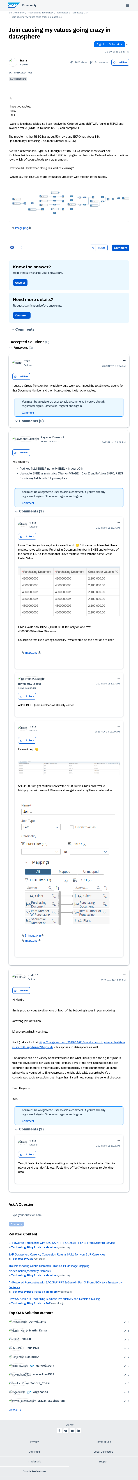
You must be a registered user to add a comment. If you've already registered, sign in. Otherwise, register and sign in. (63, 403)
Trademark (34, 1461)
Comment (120, 247)
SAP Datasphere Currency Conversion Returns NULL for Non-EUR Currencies (57, 1254)
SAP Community (16, 13)
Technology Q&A (80, 13)
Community (29, 5)
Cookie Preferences (34, 1471)
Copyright (34, 1451)
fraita (23, 60)
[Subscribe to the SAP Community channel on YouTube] (72, 1430)
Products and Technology (40, 13)
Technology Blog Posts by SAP (31, 1303)
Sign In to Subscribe (109, 44)
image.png (21, 228)
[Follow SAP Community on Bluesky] (65, 1430)
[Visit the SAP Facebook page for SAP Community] (59, 1430)
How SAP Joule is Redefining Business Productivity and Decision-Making (54, 1298)
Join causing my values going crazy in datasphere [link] (37, 17)
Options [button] (127, 44)
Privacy (34, 1441)
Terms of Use (103, 1441)
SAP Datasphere (18, 79)
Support (103, 1461)
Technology (62, 13)
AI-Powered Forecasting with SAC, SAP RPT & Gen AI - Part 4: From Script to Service (62, 1242)
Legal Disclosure (103, 1451)
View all (13, 1410)
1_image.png (33, 935)
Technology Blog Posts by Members (34, 1247)
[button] (114, 62)
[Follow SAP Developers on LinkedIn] (78, 1430)
